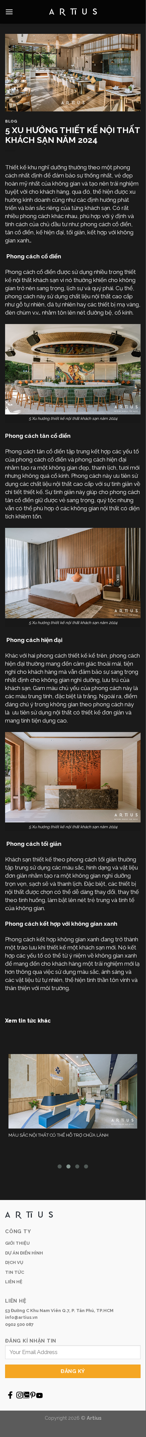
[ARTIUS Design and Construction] (73, 12)
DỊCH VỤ (14, 1262)
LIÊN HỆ (13, 1281)
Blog (11, 121)
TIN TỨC (14, 1272)
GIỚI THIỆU (17, 1243)
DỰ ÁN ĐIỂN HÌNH (24, 1253)
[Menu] (9, 11)
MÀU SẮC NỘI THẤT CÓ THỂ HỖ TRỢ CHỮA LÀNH (58, 1135)
